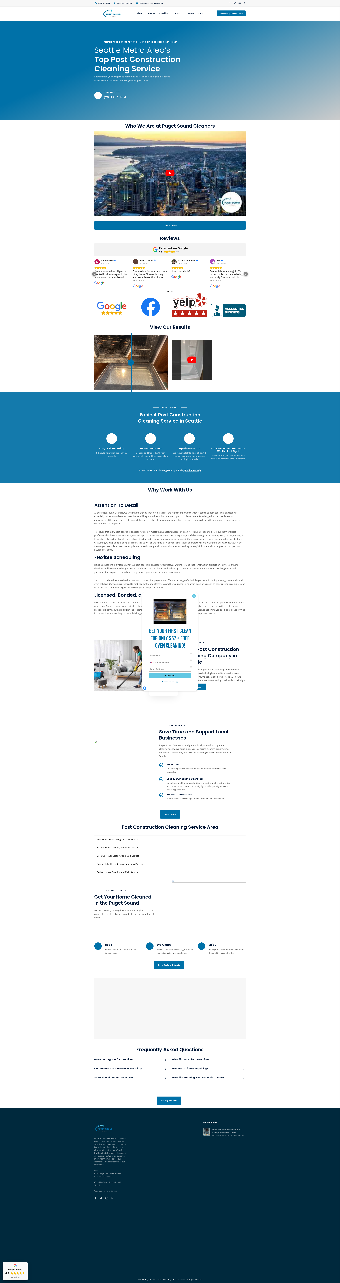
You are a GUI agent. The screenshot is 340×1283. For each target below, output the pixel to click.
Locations (189, 13)
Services (151, 13)
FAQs (200, 13)
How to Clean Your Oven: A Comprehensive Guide (226, 1131)
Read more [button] (99, 280)
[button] (94, 274)
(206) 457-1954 (104, 3)
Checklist (163, 13)
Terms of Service (110, 1191)
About (140, 13)
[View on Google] (97, 261)
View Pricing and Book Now (231, 13)
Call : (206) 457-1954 (103, 1176)
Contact (176, 13)
